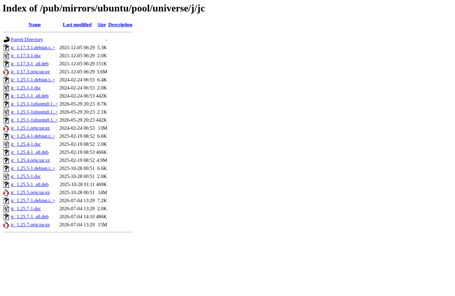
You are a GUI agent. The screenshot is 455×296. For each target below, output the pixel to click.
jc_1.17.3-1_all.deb (30, 63)
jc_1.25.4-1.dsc (26, 144)
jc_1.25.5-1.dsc (26, 176)
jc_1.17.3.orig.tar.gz (30, 71)
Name (34, 24)
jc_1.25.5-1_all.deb (30, 184)
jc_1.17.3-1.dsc (26, 55)
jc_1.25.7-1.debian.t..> (33, 200)
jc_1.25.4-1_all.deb (30, 152)
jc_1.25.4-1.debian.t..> (33, 136)
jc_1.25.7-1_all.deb (30, 216)
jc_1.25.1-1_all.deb (30, 95)
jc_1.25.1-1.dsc (26, 87)
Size (102, 24)
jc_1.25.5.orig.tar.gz (30, 192)
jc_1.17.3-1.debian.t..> (33, 47)
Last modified (77, 24)
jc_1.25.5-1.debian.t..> (33, 168)
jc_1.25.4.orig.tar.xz (30, 160)
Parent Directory (27, 39)
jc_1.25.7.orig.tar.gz (30, 224)
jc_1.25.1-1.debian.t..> (33, 79)
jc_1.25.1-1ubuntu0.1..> (34, 104)
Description (120, 24)
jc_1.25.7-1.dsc (26, 208)
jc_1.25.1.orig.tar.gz (30, 128)
